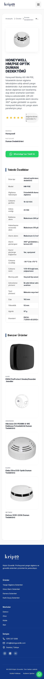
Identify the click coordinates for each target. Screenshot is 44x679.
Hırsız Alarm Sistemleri (11, 589)
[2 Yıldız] (11, 118)
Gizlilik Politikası (15, 673)
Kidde (5, 620)
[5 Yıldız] (22, 118)
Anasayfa (9, 18)
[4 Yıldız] (18, 118)
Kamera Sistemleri (10, 593)
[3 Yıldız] (14, 118)
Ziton (5, 616)
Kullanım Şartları (29, 673)
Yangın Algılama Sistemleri (13, 585)
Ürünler (18, 18)
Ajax (4, 625)
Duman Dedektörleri (28, 19)
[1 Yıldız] (7, 118)
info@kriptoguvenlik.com (15, 643)
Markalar (7, 607)
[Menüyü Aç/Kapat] (38, 4)
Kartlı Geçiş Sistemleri (11, 598)
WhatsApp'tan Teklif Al (24, 154)
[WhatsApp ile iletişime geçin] (39, 674)
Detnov (5, 612)
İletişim (6, 634)
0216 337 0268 (12, 639)
